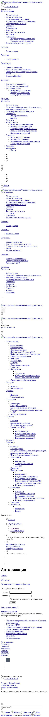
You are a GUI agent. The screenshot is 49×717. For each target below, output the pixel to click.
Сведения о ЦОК (13, 625)
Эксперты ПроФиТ (13, 76)
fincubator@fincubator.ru (15, 544)
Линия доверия (12, 51)
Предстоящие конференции (21, 124)
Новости (4, 47)
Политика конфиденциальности (14, 702)
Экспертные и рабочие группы (18, 43)
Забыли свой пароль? (9, 607)
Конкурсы (5, 99)
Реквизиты (10, 34)
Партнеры (10, 26)
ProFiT (8, 74)
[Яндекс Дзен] (6, 161)
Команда (9, 30)
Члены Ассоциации (14, 17)
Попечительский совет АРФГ (18, 19)
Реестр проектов (12, 59)
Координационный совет (16, 24)
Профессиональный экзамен (17, 629)
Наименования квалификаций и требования (24, 627)
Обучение (5, 101)
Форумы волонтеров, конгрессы (23, 131)
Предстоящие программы (20, 90)
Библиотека (11, 114)
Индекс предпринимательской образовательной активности (22, 40)
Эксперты (10, 120)
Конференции (11, 122)
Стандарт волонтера (14, 67)
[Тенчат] (8, 660)
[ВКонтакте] (6, 154)
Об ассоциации (7, 11)
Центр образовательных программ (20, 111)
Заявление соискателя (14, 632)
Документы (11, 37)
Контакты (5, 644)
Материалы (10, 148)
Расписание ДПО (13, 88)
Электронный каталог (19, 116)
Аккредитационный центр (16, 109)
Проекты (5, 55)
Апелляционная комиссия (16, 634)
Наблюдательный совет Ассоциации (20, 22)
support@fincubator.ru (14, 549)
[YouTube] (6, 158)
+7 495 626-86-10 (11, 7)
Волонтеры (6, 63)
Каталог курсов (12, 105)
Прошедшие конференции (21, 127)
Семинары (10, 135)
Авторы (13, 118)
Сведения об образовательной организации (23, 107)
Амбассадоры (11, 28)
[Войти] (2, 168)
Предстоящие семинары (20, 137)
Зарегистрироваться (9, 611)
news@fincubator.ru (13, 546)
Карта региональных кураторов (18, 69)
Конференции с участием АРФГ (23, 129)
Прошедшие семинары (19, 139)
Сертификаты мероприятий (17, 86)
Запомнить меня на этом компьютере (27, 599)
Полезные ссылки (13, 638)
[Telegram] (6, 156)
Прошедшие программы (20, 93)
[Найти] (3, 310)
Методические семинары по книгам (25, 142)
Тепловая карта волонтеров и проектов (21, 72)
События (5, 80)
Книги (13, 150)
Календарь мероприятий (16, 84)
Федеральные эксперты (15, 32)
